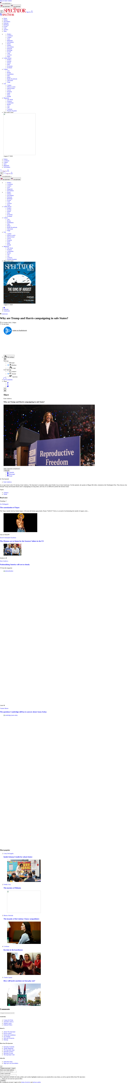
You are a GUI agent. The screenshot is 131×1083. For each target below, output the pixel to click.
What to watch (11, 87)
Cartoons (9, 109)
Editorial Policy (8, 1025)
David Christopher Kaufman (8, 537)
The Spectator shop (9, 1050)
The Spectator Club (9, 1055)
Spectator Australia (9, 1047)
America (6, 492)
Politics (9, 34)
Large (14, 368)
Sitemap (6, 1040)
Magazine (10, 40)
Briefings (6, 25)
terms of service (25, 1082)
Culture (9, 37)
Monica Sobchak (8, 915)
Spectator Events (8, 1053)
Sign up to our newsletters (11, 1063)
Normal (14, 374)
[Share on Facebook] (8, 383)
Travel (9, 90)
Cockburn (10, 36)
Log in (13, 1068)
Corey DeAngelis (8, 853)
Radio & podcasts (12, 79)
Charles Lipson (8, 977)
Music (9, 77)
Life (5, 83)
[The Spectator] (15, 12)
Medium (14, 365)
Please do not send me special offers (12, 1078)
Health (9, 96)
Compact (13, 371)
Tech (8, 39)
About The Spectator (9, 1032)
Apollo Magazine (8, 1048)
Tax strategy (7, 1036)
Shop (5, 31)
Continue (3, 1080)
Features (9, 101)
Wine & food (10, 88)
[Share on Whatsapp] (8, 386)
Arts (8, 71)
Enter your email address (7, 1070)
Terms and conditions (10, 1035)
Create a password (5, 1073)
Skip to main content (6, 1)
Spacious (14, 377)
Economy (10, 66)
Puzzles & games (12, 111)
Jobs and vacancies (9, 1038)
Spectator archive (8, 1051)
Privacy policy (8, 1033)
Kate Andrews (8, 482)
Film (8, 75)
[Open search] (1, 171)
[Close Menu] (1, 173)
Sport (8, 93)
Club (5, 28)
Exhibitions (10, 74)
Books (9, 72)
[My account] (32, 12)
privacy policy (37, 1082)
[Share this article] (5, 388)
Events (5, 26)
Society (9, 61)
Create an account (5, 1068)
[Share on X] (8, 385)
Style (8, 95)
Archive (6, 29)
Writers (6, 20)
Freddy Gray (7, 884)
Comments (9, 379)
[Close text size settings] (5, 359)
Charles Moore (4, 708)
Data (8, 64)
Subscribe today (8, 1061)
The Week (10, 99)
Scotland (9, 67)
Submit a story (8, 1023)
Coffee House (7, 58)
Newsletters (7, 21)
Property (9, 91)
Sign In (28, 12)
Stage (8, 82)
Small (12, 363)
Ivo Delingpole (4, 504)
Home (5, 18)
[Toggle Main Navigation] (2, 11)
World (9, 63)
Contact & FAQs (8, 1020)
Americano (7, 311)
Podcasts (6, 23)
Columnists (10, 103)
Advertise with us (8, 1021)
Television (10, 80)
